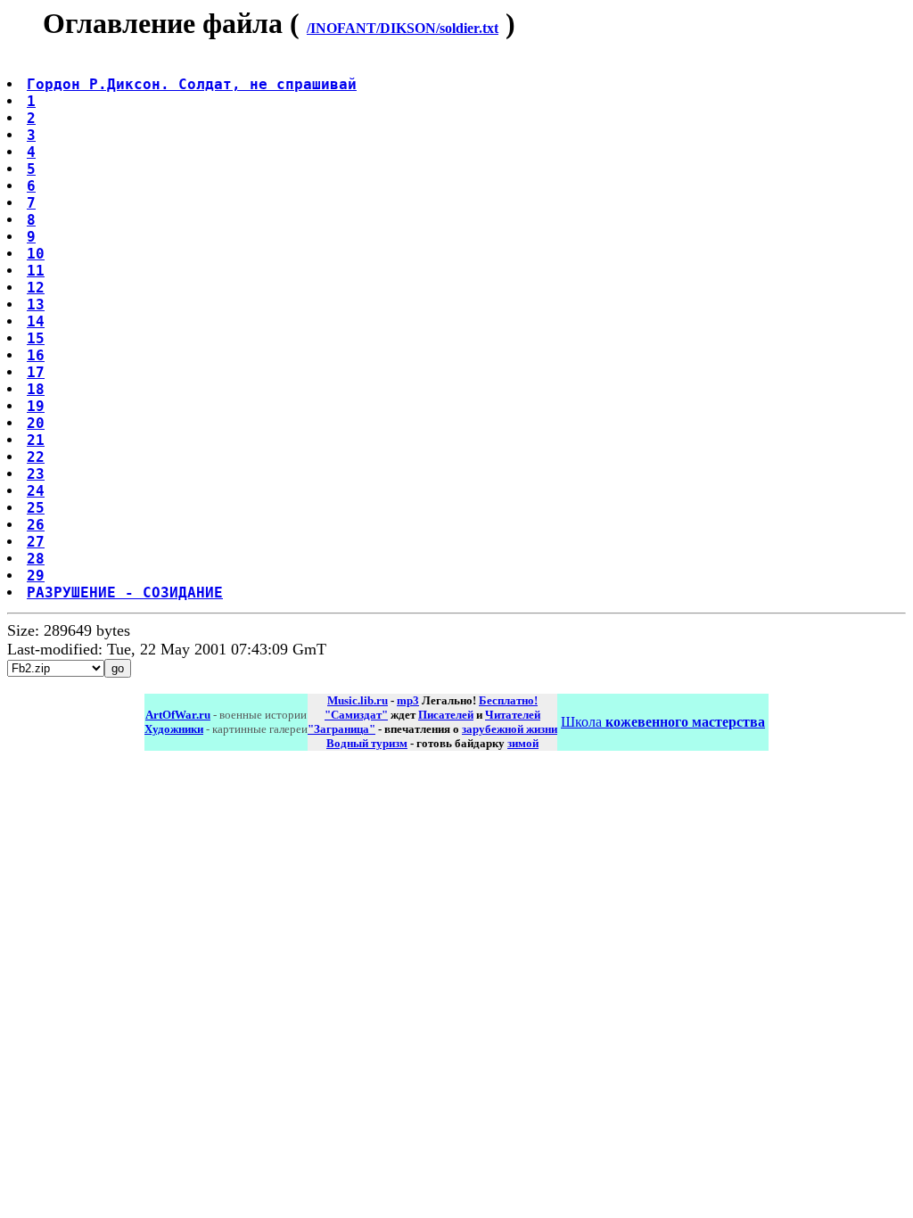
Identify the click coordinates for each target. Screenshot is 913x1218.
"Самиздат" (356, 714)
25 (36, 507)
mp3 (408, 700)
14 (36, 321)
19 (36, 406)
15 (36, 338)
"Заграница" (341, 729)
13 (36, 304)
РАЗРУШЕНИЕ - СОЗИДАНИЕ (125, 592)
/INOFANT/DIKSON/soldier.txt (402, 28)
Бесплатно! (508, 700)
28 (36, 558)
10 (36, 253)
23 (36, 473)
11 (36, 270)
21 (36, 440)
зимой (523, 743)
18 (36, 389)
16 (36, 355)
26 (36, 524)
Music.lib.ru (357, 700)
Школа (663, 721)
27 (36, 541)
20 (36, 423)
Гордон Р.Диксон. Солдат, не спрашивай (192, 84)
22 (36, 457)
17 (36, 372)
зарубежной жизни (509, 729)
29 (36, 575)
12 (36, 287)
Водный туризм (366, 743)
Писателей (445, 714)
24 (36, 490)
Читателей (512, 714)
